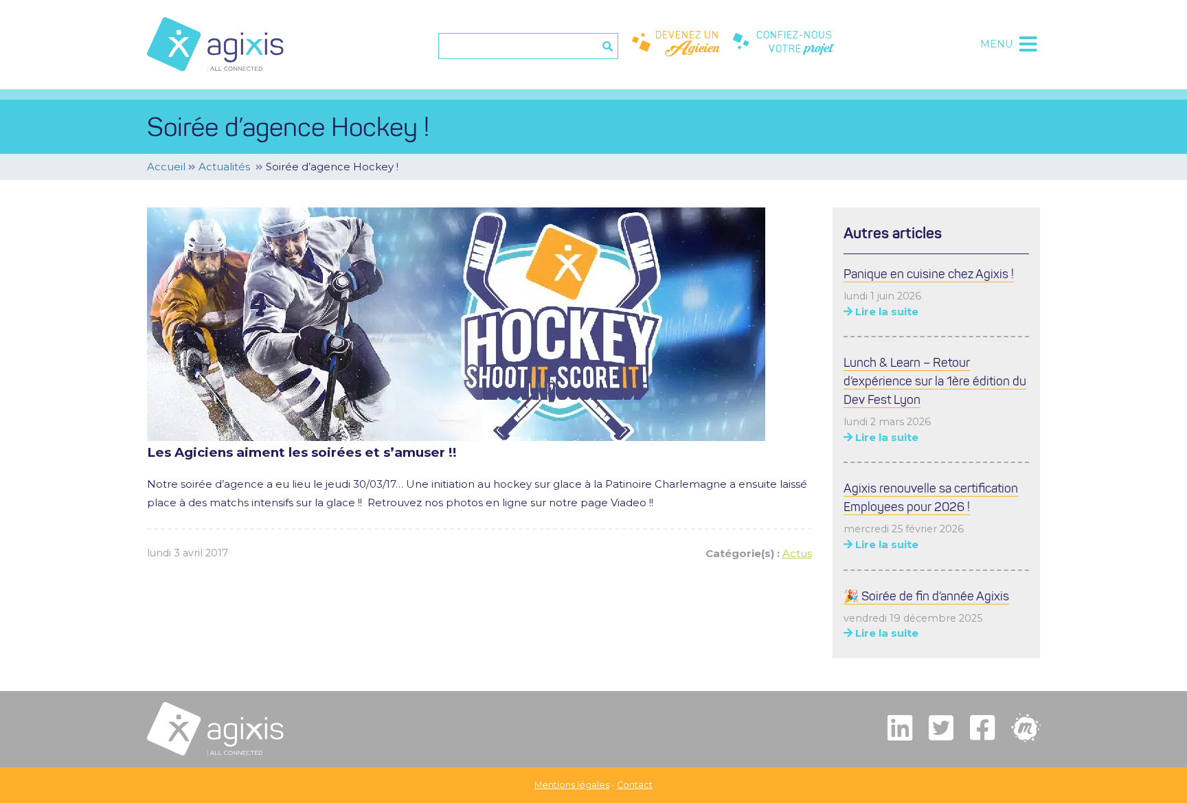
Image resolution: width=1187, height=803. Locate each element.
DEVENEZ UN (687, 44)
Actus (797, 553)
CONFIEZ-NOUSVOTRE (794, 44)
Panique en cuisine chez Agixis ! (929, 274)
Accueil (166, 166)
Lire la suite (885, 311)
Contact (635, 785)
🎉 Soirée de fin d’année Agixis (926, 596)
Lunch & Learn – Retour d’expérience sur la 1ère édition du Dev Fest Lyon (935, 381)
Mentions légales (571, 785)
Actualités (224, 166)
